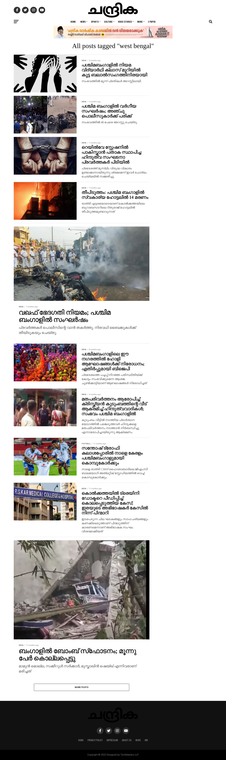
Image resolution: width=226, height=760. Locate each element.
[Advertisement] (185, 191)
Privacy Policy (95, 740)
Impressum (112, 740)
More (140, 21)
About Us (127, 740)
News (83, 21)
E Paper (152, 21)
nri (146, 740)
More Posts (82, 687)
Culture (108, 21)
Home (73, 21)
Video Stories (125, 21)
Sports (95, 21)
